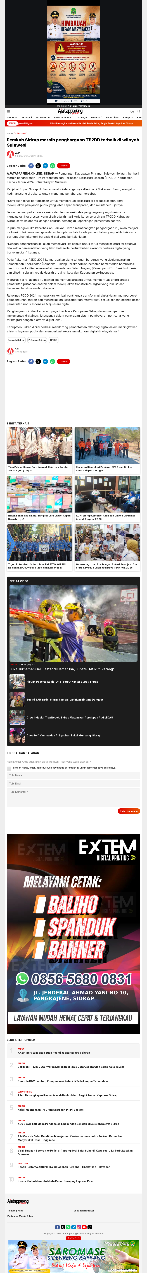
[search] (138, 111)
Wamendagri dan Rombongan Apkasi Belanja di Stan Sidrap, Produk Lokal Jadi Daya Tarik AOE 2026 (107, 566)
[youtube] (84, 1227)
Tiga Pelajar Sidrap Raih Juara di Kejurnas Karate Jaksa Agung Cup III (38, 469)
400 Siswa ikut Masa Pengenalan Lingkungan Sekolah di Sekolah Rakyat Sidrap (68, 1123)
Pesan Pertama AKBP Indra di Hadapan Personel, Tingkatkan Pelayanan (64, 1166)
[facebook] (31, 165)
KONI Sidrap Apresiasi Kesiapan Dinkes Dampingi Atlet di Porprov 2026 (105, 517)
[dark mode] (132, 111)
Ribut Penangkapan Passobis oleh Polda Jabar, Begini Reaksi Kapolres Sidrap (67, 1095)
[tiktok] (89, 1227)
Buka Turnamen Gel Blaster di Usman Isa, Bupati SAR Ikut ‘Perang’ (62, 669)
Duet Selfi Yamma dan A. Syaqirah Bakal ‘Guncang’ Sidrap (64, 735)
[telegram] (45, 165)
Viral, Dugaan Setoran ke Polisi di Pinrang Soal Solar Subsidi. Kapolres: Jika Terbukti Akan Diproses (75, 1152)
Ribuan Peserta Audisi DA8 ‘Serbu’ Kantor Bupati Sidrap (62, 681)
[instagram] (79, 1227)
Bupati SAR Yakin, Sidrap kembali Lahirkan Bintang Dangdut (65, 699)
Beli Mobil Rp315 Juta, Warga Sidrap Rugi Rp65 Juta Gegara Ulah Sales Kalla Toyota (71, 1066)
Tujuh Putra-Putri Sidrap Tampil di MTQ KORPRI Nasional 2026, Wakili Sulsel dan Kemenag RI (37, 566)
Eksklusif (22, 133)
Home (10, 133)
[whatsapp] (52, 165)
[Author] (10, 154)
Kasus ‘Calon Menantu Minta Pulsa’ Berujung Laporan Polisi (56, 1181)
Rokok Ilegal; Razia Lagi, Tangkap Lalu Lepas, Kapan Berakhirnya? (39, 517)
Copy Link (64, 165)
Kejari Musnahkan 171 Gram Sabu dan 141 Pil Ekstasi (51, 1109)
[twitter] (38, 165)
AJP (17, 152)
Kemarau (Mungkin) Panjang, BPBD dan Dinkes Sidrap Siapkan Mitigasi (104, 469)
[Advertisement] (73, 393)
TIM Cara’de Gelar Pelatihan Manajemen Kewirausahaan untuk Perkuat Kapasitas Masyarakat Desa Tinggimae (70, 1138)
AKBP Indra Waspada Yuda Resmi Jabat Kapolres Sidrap (54, 1052)
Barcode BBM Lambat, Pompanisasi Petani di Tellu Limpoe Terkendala (63, 1081)
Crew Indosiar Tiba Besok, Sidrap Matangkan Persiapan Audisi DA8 (70, 717)
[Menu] (8, 111)
